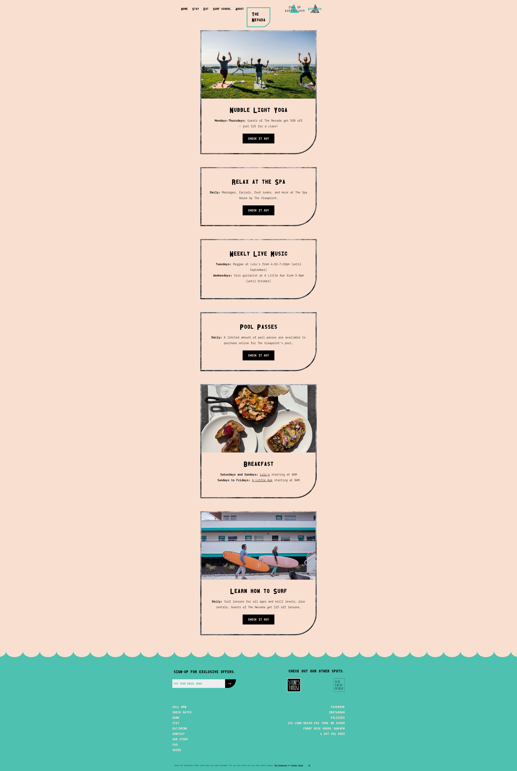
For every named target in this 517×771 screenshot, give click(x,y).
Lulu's (265, 474)
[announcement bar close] (309, 765)
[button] (240, 9)
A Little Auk (262, 480)
